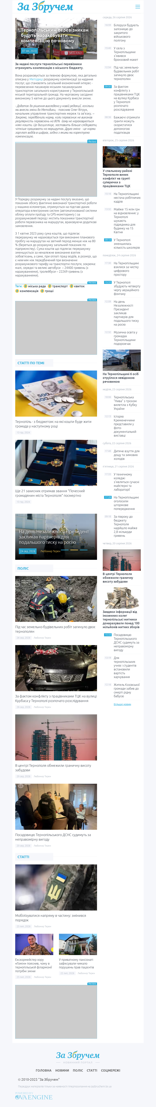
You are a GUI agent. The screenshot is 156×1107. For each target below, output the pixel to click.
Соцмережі (110, 1070)
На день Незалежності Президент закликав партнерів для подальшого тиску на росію (126, 313)
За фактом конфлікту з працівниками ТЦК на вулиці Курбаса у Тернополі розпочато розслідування (127, 98)
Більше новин (122, 704)
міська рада (37, 286)
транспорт (60, 286)
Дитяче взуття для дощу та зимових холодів (127, 454)
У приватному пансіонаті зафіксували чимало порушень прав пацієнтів (76, 963)
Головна (44, 1070)
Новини (62, 1070)
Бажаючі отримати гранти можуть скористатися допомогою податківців (127, 125)
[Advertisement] (56, 169)
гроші (49, 291)
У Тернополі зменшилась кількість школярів (127, 243)
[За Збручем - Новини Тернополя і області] (45, 6)
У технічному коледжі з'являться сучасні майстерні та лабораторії (126, 482)
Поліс (78, 1070)
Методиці (36, 79)
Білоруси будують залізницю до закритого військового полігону (126, 32)
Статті (92, 1070)
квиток (79, 286)
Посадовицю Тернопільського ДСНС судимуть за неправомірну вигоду (126, 642)
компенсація (29, 291)
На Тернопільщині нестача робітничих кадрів (127, 197)
